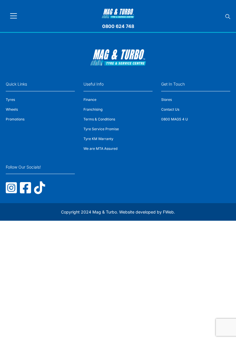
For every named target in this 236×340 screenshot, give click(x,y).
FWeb (168, 211)
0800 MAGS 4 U (174, 119)
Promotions (15, 119)
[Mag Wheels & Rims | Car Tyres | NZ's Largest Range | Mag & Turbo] (118, 12)
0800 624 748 (118, 26)
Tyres (10, 99)
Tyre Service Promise (101, 129)
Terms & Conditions (99, 119)
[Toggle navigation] (13, 15)
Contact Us (170, 109)
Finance (89, 99)
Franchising (92, 109)
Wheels (12, 109)
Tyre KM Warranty (98, 139)
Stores (166, 99)
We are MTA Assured (100, 148)
